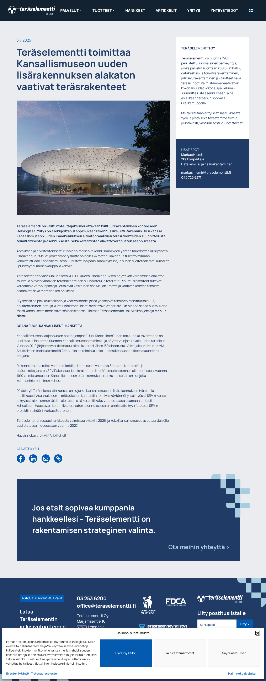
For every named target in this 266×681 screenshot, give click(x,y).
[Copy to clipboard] (58, 458)
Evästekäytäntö (17, 673)
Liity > (244, 624)
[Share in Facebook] (21, 458)
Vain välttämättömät (179, 653)
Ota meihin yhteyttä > (199, 547)
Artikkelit (166, 10)
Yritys (193, 10)
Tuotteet (102, 10)
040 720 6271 (191, 177)
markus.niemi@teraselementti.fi (206, 172)
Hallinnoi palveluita (242, 673)
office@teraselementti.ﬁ (106, 605)
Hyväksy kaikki (125, 653)
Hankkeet (135, 10)
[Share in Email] (46, 458)
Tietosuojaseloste (44, 673)
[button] (258, 633)
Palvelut (69, 10)
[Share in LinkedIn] (33, 458)
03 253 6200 (92, 598)
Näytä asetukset (234, 653)
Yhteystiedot (224, 10)
